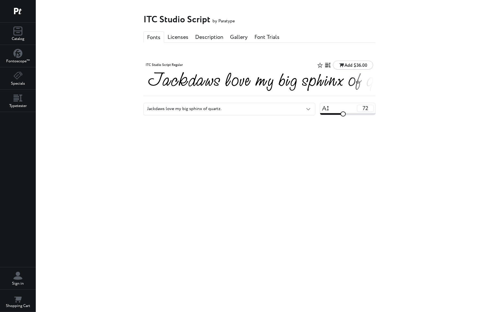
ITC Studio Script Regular (164, 65)
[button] (308, 109)
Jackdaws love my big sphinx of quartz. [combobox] (184, 109)
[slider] (342, 113)
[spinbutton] (365, 108)
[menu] (18, 67)
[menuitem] (18, 34)
